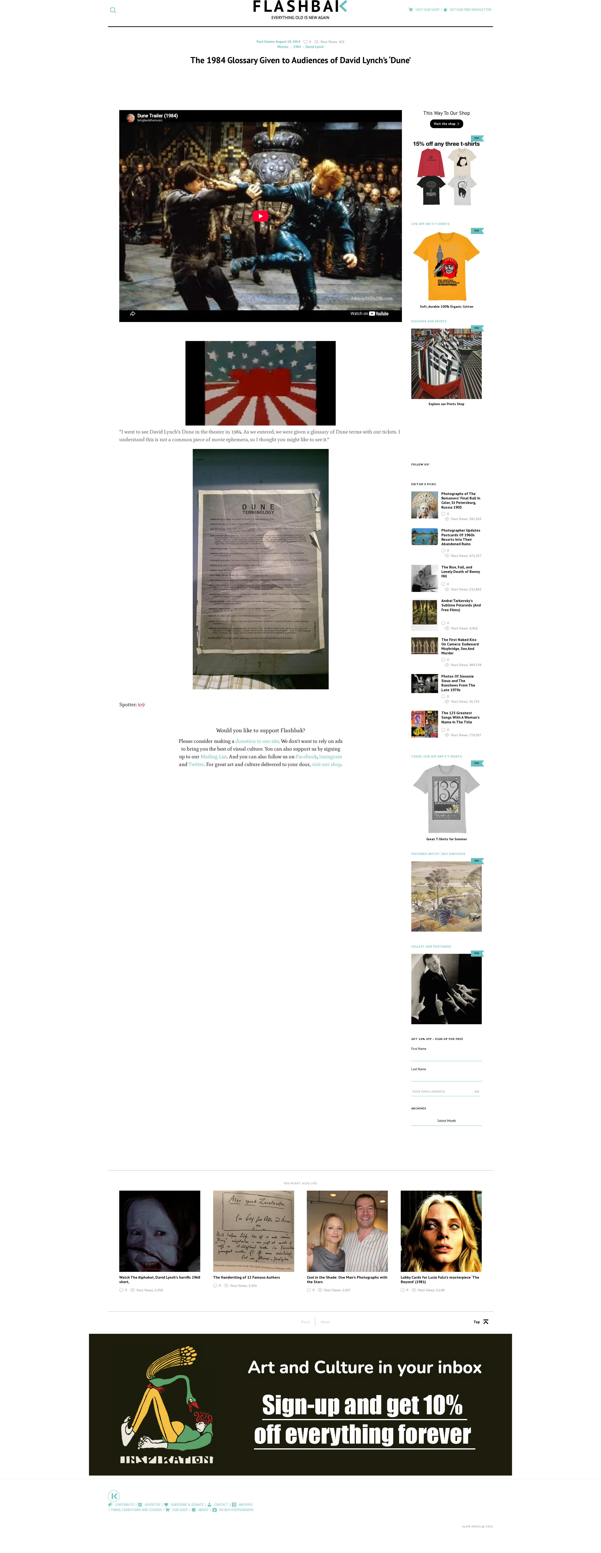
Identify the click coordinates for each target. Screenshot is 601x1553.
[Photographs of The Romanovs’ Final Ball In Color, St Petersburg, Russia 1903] (424, 504)
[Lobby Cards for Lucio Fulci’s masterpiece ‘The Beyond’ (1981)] (441, 1231)
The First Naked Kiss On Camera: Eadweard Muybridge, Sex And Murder (460, 646)
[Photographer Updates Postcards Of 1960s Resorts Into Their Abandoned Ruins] (424, 536)
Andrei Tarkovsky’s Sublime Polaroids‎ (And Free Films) (461, 605)
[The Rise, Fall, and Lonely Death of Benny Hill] (424, 578)
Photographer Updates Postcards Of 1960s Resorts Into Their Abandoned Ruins (460, 537)
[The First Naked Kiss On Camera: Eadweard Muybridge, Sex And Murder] (424, 645)
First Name (418, 1049)
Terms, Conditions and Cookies (136, 1510)
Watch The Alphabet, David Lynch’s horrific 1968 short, (159, 1279)
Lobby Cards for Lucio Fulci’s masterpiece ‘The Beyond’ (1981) (440, 1279)
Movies (282, 47)
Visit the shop (444, 124)
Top (477, 1321)
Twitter (196, 764)
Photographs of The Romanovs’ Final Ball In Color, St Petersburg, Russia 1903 (460, 500)
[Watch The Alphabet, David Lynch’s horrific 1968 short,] (159, 1231)
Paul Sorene (266, 41)
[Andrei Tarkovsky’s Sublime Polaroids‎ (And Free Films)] (424, 614)
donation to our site (257, 741)
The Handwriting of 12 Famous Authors (246, 1277)
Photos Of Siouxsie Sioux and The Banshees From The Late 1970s (458, 683)
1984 (297, 47)
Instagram (330, 756)
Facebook (306, 756)
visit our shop (326, 764)
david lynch (315, 47)
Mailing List (213, 756)
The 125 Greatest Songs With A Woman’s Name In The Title (460, 717)
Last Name (418, 1069)
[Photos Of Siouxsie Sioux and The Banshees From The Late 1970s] (424, 683)
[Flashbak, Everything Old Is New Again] (300, 9)
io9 (141, 704)
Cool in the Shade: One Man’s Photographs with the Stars (347, 1279)
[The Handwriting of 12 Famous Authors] (253, 1231)
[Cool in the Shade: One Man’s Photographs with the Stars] (347, 1231)
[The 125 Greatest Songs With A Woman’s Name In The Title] (424, 724)
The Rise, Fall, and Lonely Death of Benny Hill (460, 571)
